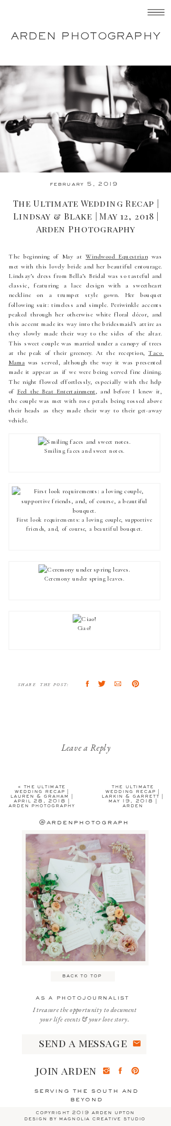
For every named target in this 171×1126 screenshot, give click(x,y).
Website (38, 989)
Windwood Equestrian (117, 256)
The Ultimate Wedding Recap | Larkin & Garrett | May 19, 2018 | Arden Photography (133, 798)
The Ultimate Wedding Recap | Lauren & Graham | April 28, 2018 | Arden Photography (42, 796)
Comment (45, 811)
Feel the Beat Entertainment (56, 391)
